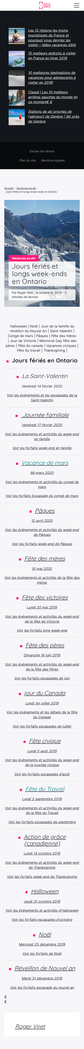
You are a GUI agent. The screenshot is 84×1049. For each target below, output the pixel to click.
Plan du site (27, 160)
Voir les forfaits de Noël (42, 953)
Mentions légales (53, 160)
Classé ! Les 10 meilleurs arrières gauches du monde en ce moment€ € (53, 97)
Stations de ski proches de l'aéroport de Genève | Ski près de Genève (53, 116)
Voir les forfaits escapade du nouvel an (42, 987)
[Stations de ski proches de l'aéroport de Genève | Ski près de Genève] (17, 117)
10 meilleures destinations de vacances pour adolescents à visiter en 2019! (52, 77)
